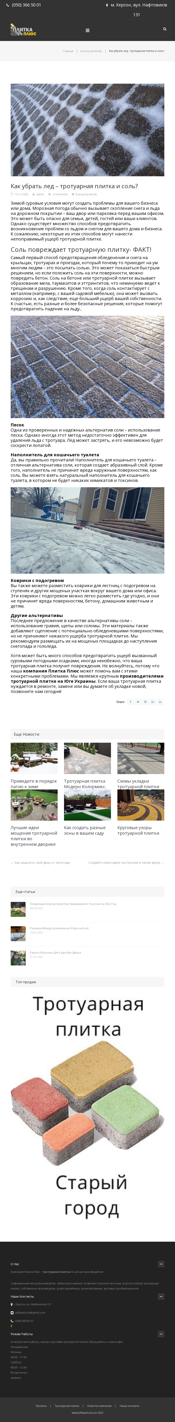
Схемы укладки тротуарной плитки (138, 783)
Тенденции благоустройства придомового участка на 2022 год (73, 904)
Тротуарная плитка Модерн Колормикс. (85, 783)
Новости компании (99, 1406)
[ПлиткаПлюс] (24, 29)
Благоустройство (91, 51)
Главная (68, 51)
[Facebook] (130, 702)
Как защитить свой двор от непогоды (40, 862)
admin (40, 194)
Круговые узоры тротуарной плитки (138, 830)
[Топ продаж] (87, 1110)
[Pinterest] (145, 702)
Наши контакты (129, 1406)
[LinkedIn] (160, 702)
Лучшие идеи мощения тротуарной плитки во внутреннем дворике (34, 836)
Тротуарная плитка (67, 1406)
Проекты (41, 1406)
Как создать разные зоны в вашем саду (85, 830)
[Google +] (152, 702)
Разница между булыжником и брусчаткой (59, 928)
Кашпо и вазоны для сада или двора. (56, 952)
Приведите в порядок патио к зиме (34, 783)
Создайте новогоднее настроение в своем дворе (126, 862)
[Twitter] (137, 702)
